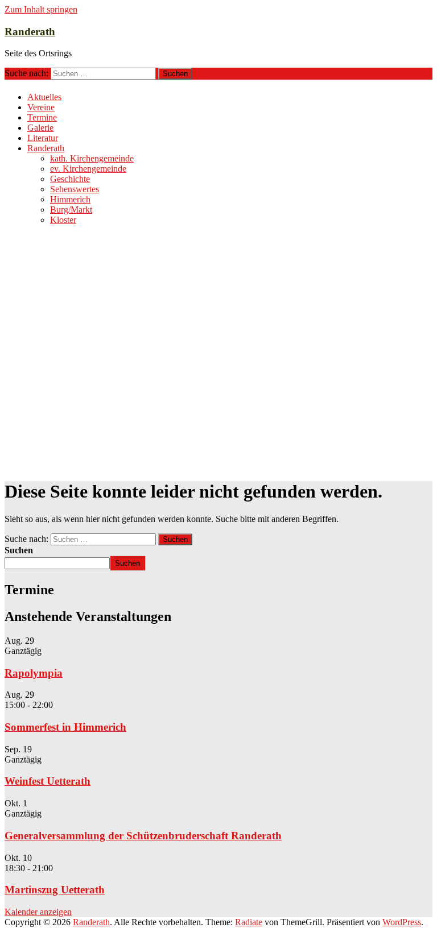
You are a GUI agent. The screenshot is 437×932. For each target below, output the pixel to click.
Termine (42, 117)
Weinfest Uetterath (47, 781)
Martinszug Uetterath (55, 890)
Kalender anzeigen (38, 912)
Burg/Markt (71, 209)
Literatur (42, 138)
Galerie (40, 127)
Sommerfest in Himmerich (65, 727)
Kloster (63, 220)
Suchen (19, 550)
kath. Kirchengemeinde (92, 158)
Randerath (30, 32)
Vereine (41, 107)
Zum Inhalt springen (41, 9)
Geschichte (70, 179)
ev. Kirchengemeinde (88, 168)
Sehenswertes (74, 189)
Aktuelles (44, 97)
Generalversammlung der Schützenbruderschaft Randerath (143, 836)
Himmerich (70, 199)
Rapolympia (34, 673)
